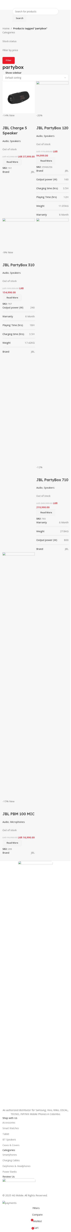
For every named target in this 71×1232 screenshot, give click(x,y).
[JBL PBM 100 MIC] (18, 675)
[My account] (67, 5)
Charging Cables (11, 1160)
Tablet (5, 1134)
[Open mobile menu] (4, 5)
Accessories (8, 1122)
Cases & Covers (10, 1145)
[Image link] (35, 984)
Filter (8, 60)
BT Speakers (9, 1139)
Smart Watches (10, 1128)
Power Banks (9, 1171)
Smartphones (9, 1154)
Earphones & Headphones (16, 1166)
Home (6, 28)
